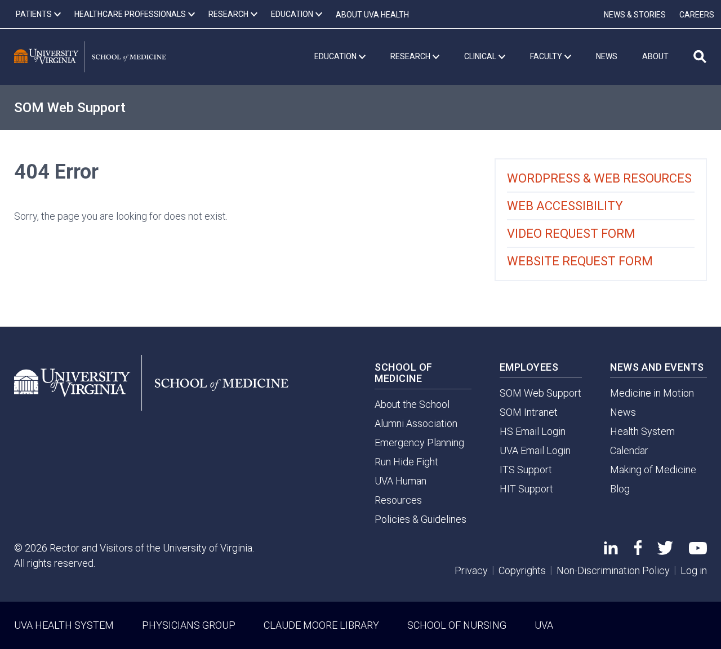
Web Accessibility (565, 206)
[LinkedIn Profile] (610, 551)
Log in (693, 570)
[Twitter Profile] (665, 551)
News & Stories (635, 14)
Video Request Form (571, 233)
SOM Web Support (70, 107)
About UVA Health (372, 14)
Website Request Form (580, 261)
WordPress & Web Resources (599, 178)
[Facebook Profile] (638, 551)
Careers (696, 14)
